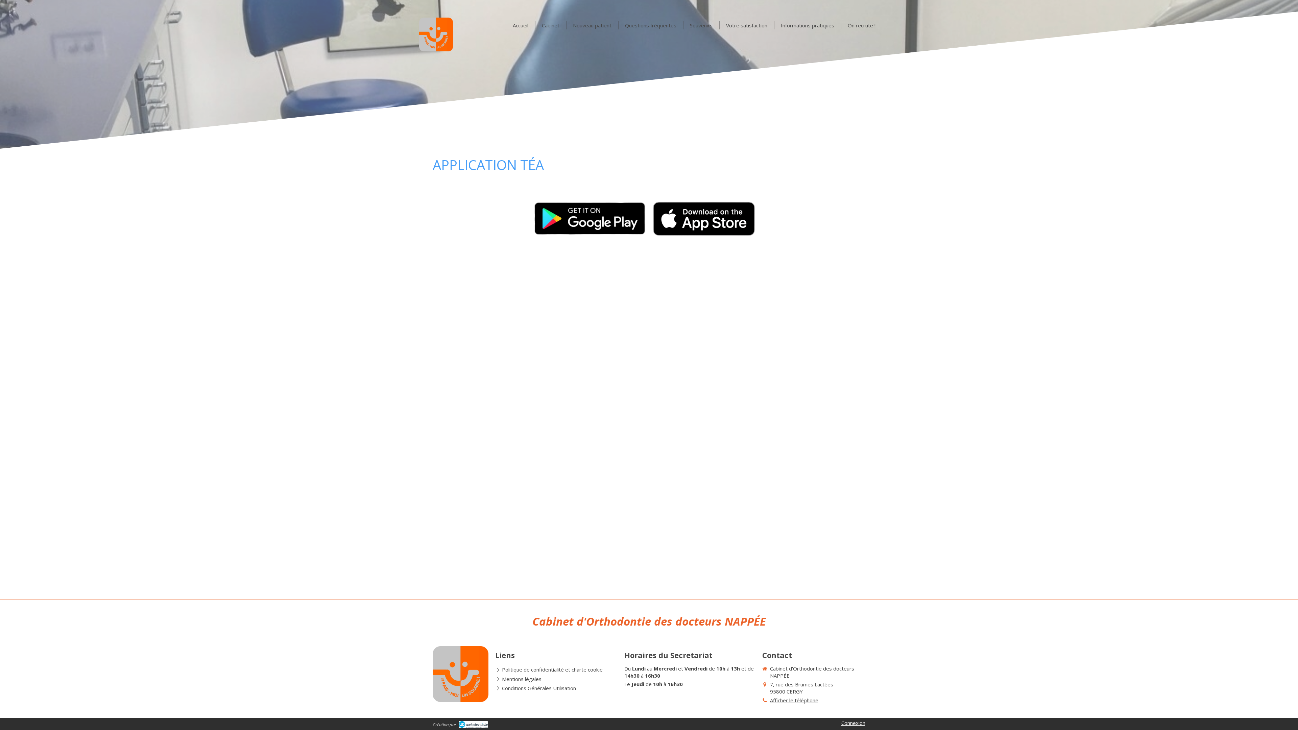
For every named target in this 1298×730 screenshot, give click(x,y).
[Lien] (590, 218)
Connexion (853, 723)
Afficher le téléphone (794, 700)
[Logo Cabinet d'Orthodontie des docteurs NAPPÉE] (436, 49)
